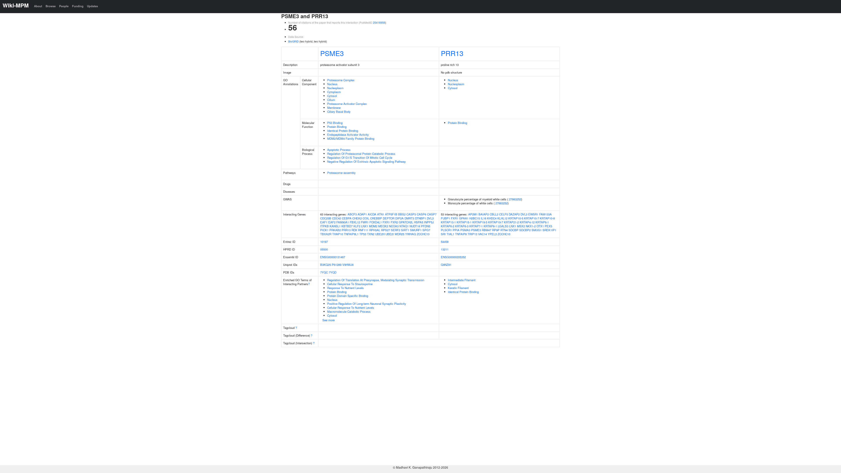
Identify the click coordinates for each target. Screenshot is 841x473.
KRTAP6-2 (447, 226)
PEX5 (548, 226)
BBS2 (402, 214)
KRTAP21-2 (511, 222)
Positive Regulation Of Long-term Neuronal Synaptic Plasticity (366, 304)
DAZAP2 (514, 214)
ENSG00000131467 (332, 257)
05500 (324, 249)
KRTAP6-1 (542, 222)
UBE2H (380, 234)
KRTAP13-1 (448, 222)
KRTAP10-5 (515, 218)
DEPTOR (388, 218)
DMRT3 (409, 218)
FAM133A (545, 214)
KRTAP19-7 (495, 222)
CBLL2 (494, 214)
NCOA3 (394, 226)
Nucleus (332, 84)
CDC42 (336, 218)
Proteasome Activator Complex (347, 104)
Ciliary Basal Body (339, 111)
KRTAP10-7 (531, 218)
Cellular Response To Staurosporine (350, 284)
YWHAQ (410, 234)
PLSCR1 (446, 230)
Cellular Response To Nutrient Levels (350, 307)
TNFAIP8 (461, 234)
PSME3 (332, 53)
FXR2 (394, 222)
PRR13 (452, 53)
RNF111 (363, 230)
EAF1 (323, 222)
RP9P (496, 230)
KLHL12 (502, 218)
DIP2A (399, 218)
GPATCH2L (406, 222)
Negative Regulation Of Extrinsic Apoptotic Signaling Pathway (366, 161)
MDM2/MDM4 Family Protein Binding (350, 138)
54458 (445, 242)
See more (328, 320)
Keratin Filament (458, 288)
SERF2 (395, 230)
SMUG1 (537, 230)
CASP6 (421, 214)
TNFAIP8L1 (351, 234)
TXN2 (370, 234)
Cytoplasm (334, 92)
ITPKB (324, 226)
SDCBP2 (525, 230)
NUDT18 (415, 226)
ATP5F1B (391, 214)
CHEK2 (357, 218)
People (64, 6)
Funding (77, 6)
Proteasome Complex (341, 80)
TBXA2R (325, 234)
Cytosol (332, 96)
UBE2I (389, 234)
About (38, 6)
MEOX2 (383, 226)
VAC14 (482, 234)
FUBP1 (445, 218)
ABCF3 (352, 214)
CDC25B (325, 218)
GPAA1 (463, 218)
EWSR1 (533, 214)
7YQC (324, 272)
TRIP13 (472, 234)
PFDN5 (425, 226)
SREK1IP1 (549, 230)
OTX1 (540, 226)
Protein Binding (336, 127)
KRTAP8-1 (490, 226)
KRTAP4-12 (527, 222)
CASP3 (411, 214)
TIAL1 (450, 234)
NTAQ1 (404, 226)
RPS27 (385, 230)
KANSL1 (335, 226)
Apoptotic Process (339, 150)
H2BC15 (474, 218)
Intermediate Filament (461, 280)
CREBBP (376, 218)
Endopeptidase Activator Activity (348, 134)
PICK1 (324, 230)
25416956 (379, 22)
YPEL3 (492, 234)
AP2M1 (473, 214)
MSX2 (521, 226)
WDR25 (399, 234)
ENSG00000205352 (453, 257)
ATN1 (380, 214)
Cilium (331, 100)
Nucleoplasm (335, 88)
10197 (324, 242)
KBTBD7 (347, 226)
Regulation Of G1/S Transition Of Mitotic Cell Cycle (359, 157)
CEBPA (347, 218)
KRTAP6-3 (461, 226)
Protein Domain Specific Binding (347, 296)
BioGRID (293, 41)
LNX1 (364, 226)
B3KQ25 (325, 265)
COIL (366, 218)
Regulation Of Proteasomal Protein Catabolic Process (361, 154)
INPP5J (429, 222)
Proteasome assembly (341, 173)
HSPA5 (418, 222)
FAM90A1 (342, 222)
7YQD (332, 272)
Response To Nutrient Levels (345, 288)
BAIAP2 (484, 214)
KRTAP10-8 (547, 218)
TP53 (362, 234)
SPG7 (426, 230)
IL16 (483, 218)
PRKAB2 (335, 230)
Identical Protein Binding (342, 131)
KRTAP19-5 (479, 222)
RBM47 (486, 230)
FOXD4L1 (375, 222)
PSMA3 (465, 230)
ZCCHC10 (423, 234)
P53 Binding (335, 123)
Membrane (334, 108)
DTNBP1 (420, 218)
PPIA (456, 230)
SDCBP (513, 230)
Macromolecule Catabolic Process (349, 311)
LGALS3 (503, 226)
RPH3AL (374, 230)
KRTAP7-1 (476, 226)
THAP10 (337, 234)
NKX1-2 (531, 226)
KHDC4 (491, 218)
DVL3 (430, 218)
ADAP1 (362, 214)
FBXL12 (355, 222)
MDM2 (373, 226)
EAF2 (332, 222)
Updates (92, 6)
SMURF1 (416, 230)
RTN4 (504, 230)
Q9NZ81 (446, 265)
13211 (445, 249)
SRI (443, 234)
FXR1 (386, 222)
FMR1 (365, 222)
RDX (354, 230)
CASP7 (431, 214)
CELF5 (503, 214)
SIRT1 (405, 230)
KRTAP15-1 (464, 222)
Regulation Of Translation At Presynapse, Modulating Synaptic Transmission (375, 280)
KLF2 (356, 226)
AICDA (372, 214)
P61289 (336, 265)
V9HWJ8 (347, 265)
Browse (51, 6)
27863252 (515, 199)
